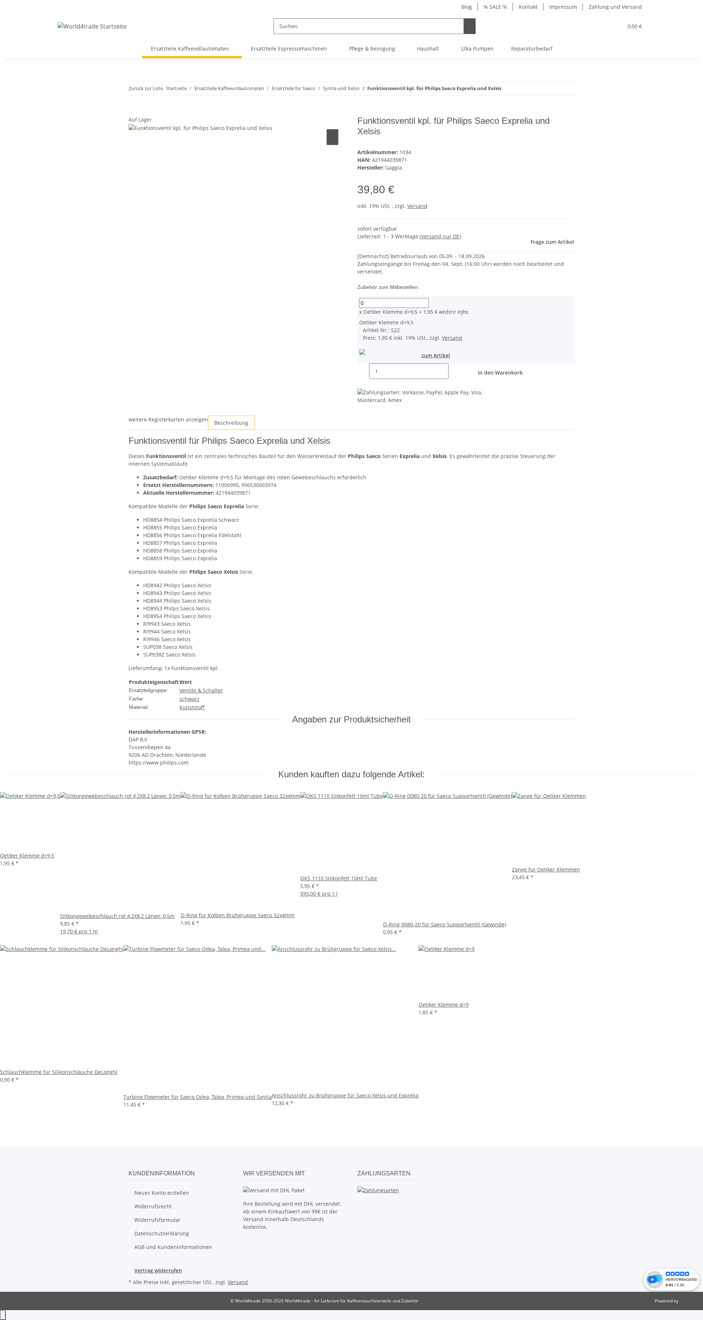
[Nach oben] (3, 1315)
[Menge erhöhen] (454, 371)
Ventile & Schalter (201, 690)
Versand (417, 205)
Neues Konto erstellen (161, 1192)
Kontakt (528, 6)
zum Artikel (435, 355)
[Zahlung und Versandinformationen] (378, 1189)
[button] (614, 26)
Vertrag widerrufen (158, 1270)
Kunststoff (192, 707)
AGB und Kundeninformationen (173, 1246)
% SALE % (495, 6)
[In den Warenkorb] (134, 112)
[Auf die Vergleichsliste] (332, 137)
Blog (466, 6)
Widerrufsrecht (153, 1206)
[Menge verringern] (363, 371)
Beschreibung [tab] (231, 422)
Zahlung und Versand (615, 6)
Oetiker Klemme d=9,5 (388, 311)
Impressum (563, 6)
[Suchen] (470, 26)
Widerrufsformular (157, 1219)
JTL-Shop (688, 1301)
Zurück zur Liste (146, 88)
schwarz (189, 698)
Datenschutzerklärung (161, 1233)
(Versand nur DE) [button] (440, 236)
